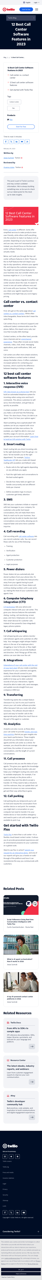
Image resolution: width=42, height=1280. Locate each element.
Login (35, 2)
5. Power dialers (14, 569)
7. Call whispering (15, 631)
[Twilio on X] (11, 1212)
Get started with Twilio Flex (21, 90)
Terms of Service (32, 1264)
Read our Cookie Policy (8, 1277)
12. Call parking (14, 796)
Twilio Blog (12, 18)
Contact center (14, 102)
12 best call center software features (21, 83)
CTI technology (9, 607)
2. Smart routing (14, 444)
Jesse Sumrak (9, 158)
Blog (5, 57)
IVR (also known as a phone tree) (16, 392)
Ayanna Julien (9, 167)
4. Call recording (14, 531)
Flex (13, 108)
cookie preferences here (12, 1258)
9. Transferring (13, 694)
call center (12, 230)
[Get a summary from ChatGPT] (5, 1156)
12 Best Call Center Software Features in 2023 (20, 69)
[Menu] (36, 9)
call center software (26, 536)
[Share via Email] (22, 141)
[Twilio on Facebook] (5, 1212)
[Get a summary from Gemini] (11, 1156)
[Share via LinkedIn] (16, 141)
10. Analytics (12, 724)
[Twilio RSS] (27, 141)
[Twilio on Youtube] (24, 1212)
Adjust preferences (21, 1273)
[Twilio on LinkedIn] (17, 1212)
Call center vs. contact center (19, 76)
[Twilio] (9, 9)
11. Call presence (14, 758)
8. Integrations (13, 660)
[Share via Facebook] (6, 141)
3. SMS (8, 499)
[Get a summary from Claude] (17, 1156)
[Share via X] (11, 141)
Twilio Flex (8, 835)
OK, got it (21, 1269)
